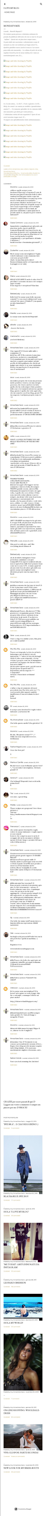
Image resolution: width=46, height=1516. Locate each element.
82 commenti (15, 1417)
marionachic (15, 336)
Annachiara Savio (16, 348)
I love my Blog (11, 8)
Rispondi (13, 218)
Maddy (13, 805)
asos (22, 169)
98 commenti (15, 1286)
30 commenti (15, 1215)
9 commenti (15, 1128)
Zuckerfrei (14, 250)
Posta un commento (18, 1456)
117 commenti (15, 1200)
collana (26, 169)
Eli (11, 706)
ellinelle (13, 325)
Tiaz (11, 793)
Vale (12, 933)
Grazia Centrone (16, 223)
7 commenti (15, 1399)
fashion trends (15, 1058)
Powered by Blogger (24, 1509)
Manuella (13, 541)
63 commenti (15, 1472)
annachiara (16, 169)
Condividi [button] (7, 166)
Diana (12, 276)
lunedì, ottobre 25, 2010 (25, 187)
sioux (12, 377)
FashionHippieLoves (18, 747)
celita (12, 436)
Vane (12, 635)
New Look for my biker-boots (21, 1467)
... (4, 1394)
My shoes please (16, 720)
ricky (36, 169)
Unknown (14, 988)
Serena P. (14, 778)
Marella (13, 313)
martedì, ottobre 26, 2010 (32, 850)
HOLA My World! (13, 1322)
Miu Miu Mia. (15, 649)
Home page (9, 12)
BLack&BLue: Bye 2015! (16, 1196)
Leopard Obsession (15, 1282)
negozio (31, 169)
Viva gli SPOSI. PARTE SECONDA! (21, 1452)
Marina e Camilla (16, 762)
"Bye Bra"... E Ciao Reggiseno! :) (21, 1124)
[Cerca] (41, 3)
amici (10, 169)
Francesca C (15, 826)
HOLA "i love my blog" (16, 1211)
